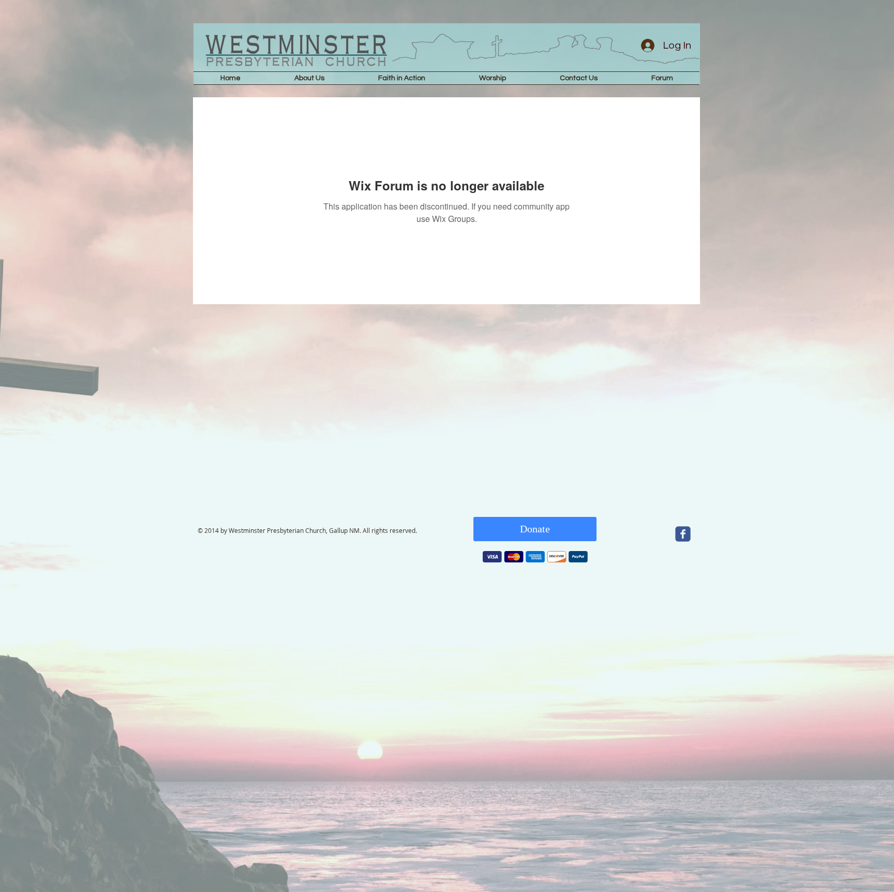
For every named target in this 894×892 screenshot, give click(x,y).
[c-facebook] (683, 534)
